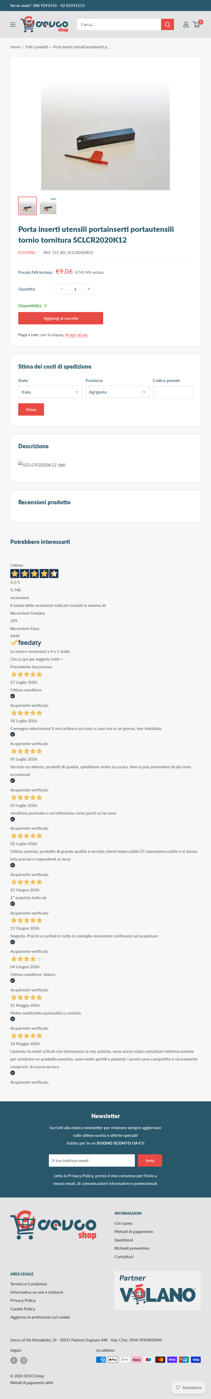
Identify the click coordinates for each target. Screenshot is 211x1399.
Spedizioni (124, 1239)
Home (15, 47)
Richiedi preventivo (132, 1248)
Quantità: (27, 288)
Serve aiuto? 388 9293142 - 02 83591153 (47, 5)
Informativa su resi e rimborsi (36, 1292)
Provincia (94, 380)
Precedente (20, 666)
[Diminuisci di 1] (61, 289)
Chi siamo (123, 1223)
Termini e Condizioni (28, 1283)
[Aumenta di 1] (88, 289)
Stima (31, 409)
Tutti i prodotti (36, 47)
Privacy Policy (80, 1175)
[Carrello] (196, 24)
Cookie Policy (22, 1308)
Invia (150, 1160)
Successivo (42, 666)
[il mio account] (186, 24)
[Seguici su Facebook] (13, 1360)
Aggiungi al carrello (60, 318)
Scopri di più (76, 334)
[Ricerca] (167, 24)
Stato (23, 380)
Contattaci (124, 1256)
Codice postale (166, 380)
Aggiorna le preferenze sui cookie (40, 1316)
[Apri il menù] (12, 25)
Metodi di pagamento (134, 1231)
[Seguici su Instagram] (23, 1360)
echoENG (27, 252)
